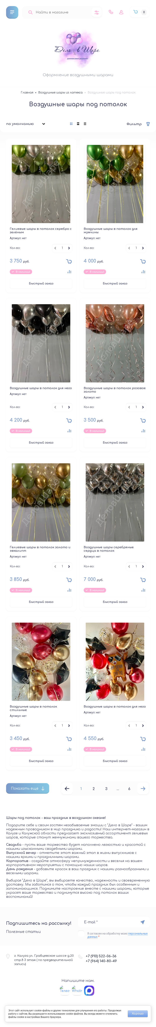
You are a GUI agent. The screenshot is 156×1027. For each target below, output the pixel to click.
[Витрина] (71, 124)
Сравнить (69, 272)
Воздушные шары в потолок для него (41, 388)
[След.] (142, 789)
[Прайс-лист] (85, 124)
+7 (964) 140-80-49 (101, 961)
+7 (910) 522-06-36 (101, 956)
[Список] (78, 124)
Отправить (142, 922)
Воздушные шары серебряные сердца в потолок (109, 549)
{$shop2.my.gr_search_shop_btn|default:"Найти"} (30, 12)
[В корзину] (68, 262)
